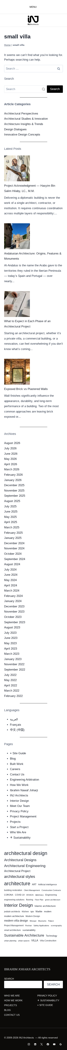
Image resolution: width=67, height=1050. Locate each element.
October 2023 (12, 617)
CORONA (8, 895)
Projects (15, 821)
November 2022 (14, 664)
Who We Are (18, 832)
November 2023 (14, 611)
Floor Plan (39, 900)
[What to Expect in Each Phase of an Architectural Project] (17, 304)
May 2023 (10, 643)
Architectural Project (17, 871)
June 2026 (10, 453)
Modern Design (33, 916)
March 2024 (11, 590)
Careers (15, 769)
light (32, 912)
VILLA (34, 940)
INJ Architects (19, 795)
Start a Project (19, 827)
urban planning (10, 941)
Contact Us (17, 774)
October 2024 (12, 553)
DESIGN (30, 895)
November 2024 (14, 548)
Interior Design (19, 800)
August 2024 (12, 564)
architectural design (25, 853)
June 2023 (10, 638)
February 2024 (13, 596)
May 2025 (10, 517)
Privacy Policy (19, 811)
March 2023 (11, 653)
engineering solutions (14, 899)
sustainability (29, 930)
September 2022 (14, 669)
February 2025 (13, 532)
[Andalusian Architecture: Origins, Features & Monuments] (17, 236)
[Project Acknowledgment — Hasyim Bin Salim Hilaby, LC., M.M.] (17, 168)
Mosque (33, 921)
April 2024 (10, 585)
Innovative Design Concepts (22, 134)
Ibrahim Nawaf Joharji (24, 790)
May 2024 (10, 580)
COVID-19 (20, 895)
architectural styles (19, 876)
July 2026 (10, 448)
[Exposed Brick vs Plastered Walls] (17, 372)
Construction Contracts (51, 890)
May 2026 (10, 459)
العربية (14, 719)
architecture (17, 883)
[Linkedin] (35, 1044)
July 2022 (10, 675)
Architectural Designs (20, 860)
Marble (39, 911)
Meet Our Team (20, 806)
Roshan (28, 925)
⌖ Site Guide (18, 753)
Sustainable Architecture (24, 935)
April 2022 (10, 685)
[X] (41, 1044)
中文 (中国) (17, 730)
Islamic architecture (45, 906)
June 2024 (10, 574)
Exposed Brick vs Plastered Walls (26, 389)
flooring (29, 899)
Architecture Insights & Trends (23, 124)
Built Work (16, 764)
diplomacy (39, 895)
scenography (56, 925)
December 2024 (14, 543)
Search (9, 978)
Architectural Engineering (25, 866)
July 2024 (10, 569)
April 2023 (10, 648)
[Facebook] (48, 1044)
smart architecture (12, 930)
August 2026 (12, 443)
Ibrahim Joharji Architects (27, 969)
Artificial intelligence (47, 884)
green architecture (52, 900)
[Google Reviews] (60, 1044)
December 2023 (14, 606)
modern (47, 911)
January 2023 (12, 659)
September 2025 (14, 495)
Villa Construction (48, 940)
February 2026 (13, 474)
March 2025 (11, 527)
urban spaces (24, 941)
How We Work (19, 785)
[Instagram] (29, 1044)
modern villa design (16, 920)
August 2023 (12, 627)
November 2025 (14, 490)
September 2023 (14, 622)
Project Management (23, 816)
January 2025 (12, 538)
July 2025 (10, 506)
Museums (42, 921)
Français (15, 724)
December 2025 (14, 485)
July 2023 (10, 632)
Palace (51, 921)
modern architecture (14, 916)
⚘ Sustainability (20, 837)
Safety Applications (41, 925)
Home (7, 45)
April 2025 (10, 522)
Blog (13, 758)
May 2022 (10, 680)
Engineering (51, 895)
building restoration (13, 890)
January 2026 (12, 480)
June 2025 (10, 511)
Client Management (32, 890)
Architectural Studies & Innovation (26, 118)
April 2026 (10, 464)
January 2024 (12, 601)
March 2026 (11, 469)
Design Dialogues (15, 129)
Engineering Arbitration (24, 779)
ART (34, 884)
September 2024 (14, 559)
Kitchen (25, 911)
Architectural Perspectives (21, 113)
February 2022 (13, 696)
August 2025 (12, 501)
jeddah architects (12, 911)
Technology (51, 935)
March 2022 (11, 690)
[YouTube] (54, 1044)
